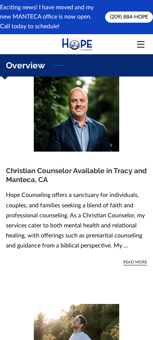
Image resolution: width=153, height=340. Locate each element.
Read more (135, 262)
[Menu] (140, 44)
